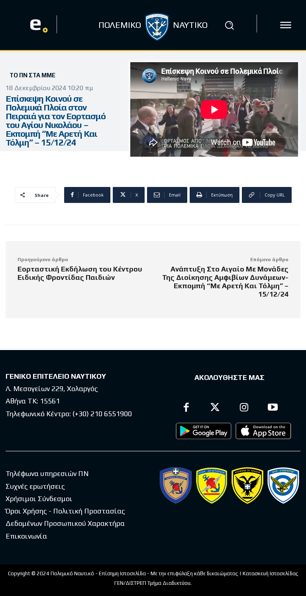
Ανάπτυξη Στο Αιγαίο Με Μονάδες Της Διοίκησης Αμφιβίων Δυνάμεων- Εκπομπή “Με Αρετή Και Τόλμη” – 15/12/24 (225, 281)
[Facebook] (186, 408)
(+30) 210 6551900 (102, 413)
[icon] (285, 25)
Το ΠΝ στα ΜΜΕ (32, 75)
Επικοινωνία (26, 536)
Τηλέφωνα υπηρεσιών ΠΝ (47, 473)
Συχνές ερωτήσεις (35, 486)
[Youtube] (273, 408)
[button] (229, 25)
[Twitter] (215, 408)
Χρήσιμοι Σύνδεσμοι (39, 498)
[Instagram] (244, 408)
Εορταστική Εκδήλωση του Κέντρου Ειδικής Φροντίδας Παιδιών (80, 273)
